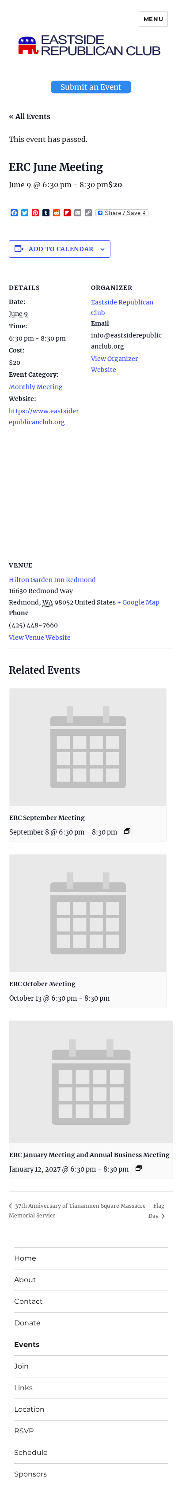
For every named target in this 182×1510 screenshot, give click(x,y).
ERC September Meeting (47, 818)
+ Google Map (138, 602)
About (25, 1280)
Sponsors (30, 1474)
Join (21, 1366)
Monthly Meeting (36, 387)
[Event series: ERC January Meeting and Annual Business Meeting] (139, 1168)
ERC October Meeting (42, 984)
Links (23, 1388)
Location (29, 1409)
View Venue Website (40, 638)
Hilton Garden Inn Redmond (52, 580)
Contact (28, 1301)
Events (27, 1344)
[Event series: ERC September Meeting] (127, 831)
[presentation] (87, 747)
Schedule (31, 1452)
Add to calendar (61, 249)
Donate (27, 1323)
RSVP (24, 1431)
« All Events (29, 116)
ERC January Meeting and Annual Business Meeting (89, 1155)
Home (25, 1258)
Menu (153, 18)
